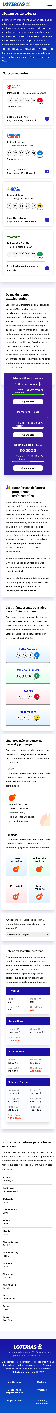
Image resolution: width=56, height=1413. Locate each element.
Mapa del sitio (14, 1400)
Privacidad (41, 1389)
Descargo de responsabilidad (14, 1391)
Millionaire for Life (28, 670)
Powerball (28, 690)
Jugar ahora (27, 401)
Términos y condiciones (41, 1402)
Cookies (41, 1382)
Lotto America (28, 649)
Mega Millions (28, 711)
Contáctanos (14, 1382)
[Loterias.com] (16, 7)
